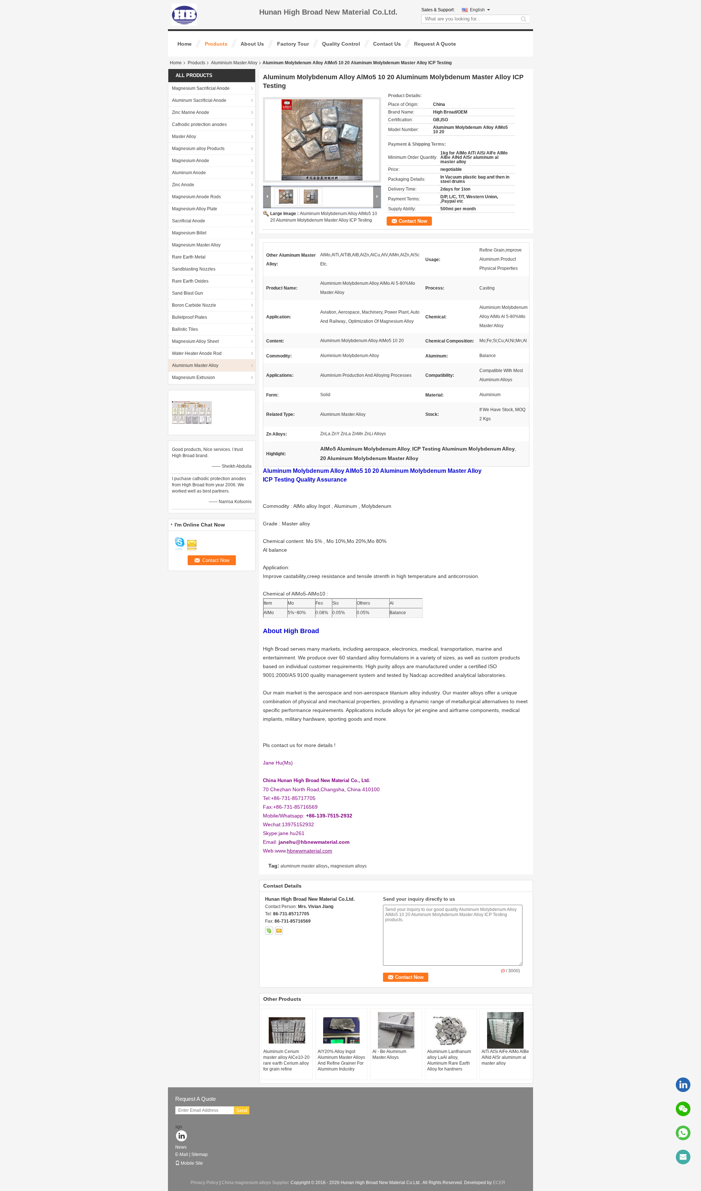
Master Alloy (184, 136)
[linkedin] (683, 1084)
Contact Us (387, 44)
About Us (252, 44)
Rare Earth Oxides (190, 281)
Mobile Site (192, 1163)
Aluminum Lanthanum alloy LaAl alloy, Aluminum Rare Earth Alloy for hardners (449, 1060)
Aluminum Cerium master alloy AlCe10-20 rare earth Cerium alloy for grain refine (286, 1060)
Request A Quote (435, 44)
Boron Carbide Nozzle (194, 305)
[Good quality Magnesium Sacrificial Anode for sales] (192, 412)
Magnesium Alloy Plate (194, 208)
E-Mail (181, 1154)
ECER (499, 1182)
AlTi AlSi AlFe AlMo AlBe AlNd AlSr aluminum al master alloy (505, 1057)
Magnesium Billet (189, 232)
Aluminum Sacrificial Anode (199, 100)
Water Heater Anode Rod (197, 353)
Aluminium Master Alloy (234, 62)
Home (184, 44)
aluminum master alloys (303, 866)
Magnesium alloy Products (198, 148)
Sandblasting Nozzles (193, 269)
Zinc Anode (183, 184)
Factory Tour (293, 44)
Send (241, 1110)
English (477, 9)
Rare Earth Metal (189, 257)
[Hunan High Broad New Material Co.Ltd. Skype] (269, 931)
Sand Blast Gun (187, 293)
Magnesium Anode (190, 160)
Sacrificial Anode (188, 220)
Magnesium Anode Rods (196, 196)
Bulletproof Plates (189, 317)
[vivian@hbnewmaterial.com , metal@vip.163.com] (683, 1157)
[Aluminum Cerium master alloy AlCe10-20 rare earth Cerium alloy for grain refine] (287, 1030)
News (181, 1147)
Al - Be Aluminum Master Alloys (389, 1054)
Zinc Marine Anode (190, 112)
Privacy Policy (204, 1182)
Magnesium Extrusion (193, 377)
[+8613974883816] (683, 1133)
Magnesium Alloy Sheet (195, 341)
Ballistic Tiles (185, 329)
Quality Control (341, 44)
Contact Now (413, 221)
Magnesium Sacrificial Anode (201, 88)
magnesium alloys (348, 866)
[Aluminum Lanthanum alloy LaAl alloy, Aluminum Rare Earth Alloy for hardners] (450, 1030)
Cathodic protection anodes (199, 124)
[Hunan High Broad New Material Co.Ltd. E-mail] (279, 931)
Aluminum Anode (189, 172)
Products (216, 44)
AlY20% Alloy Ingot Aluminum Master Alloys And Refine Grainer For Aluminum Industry (341, 1060)
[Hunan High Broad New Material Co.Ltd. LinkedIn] (181, 1136)
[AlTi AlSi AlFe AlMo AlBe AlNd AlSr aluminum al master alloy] (505, 1030)
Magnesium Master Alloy (196, 245)
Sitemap (199, 1154)
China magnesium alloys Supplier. (256, 1182)
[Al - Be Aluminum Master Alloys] (396, 1030)
